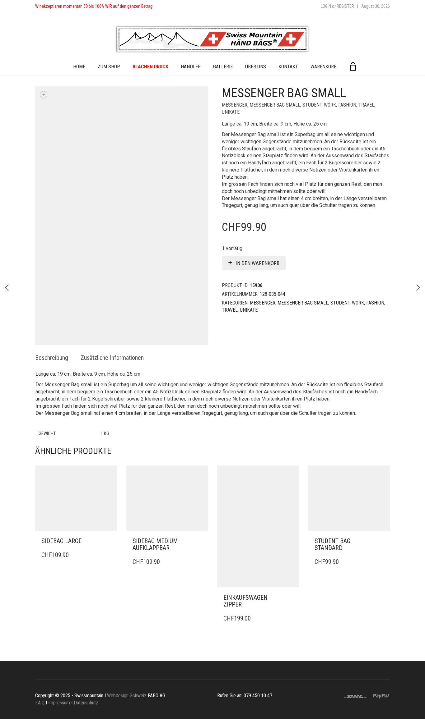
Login (326, 6)
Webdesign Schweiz (127, 695)
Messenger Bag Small (275, 105)
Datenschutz (86, 703)
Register (345, 6)
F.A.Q (39, 703)
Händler (191, 67)
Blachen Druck (150, 67)
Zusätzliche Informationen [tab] (112, 357)
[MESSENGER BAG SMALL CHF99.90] (418, 288)
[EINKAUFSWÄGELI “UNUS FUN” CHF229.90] (7, 288)
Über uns (255, 67)
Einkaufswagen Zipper (245, 601)
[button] (110, 541)
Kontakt (288, 67)
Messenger (234, 105)
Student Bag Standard (332, 544)
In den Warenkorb (257, 263)
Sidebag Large (61, 541)
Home (79, 67)
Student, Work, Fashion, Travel (338, 105)
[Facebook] (163, 6)
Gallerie (223, 67)
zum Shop (109, 67)
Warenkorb (324, 67)
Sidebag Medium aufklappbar (155, 544)
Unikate (231, 112)
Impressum (59, 703)
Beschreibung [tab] (51, 357)
